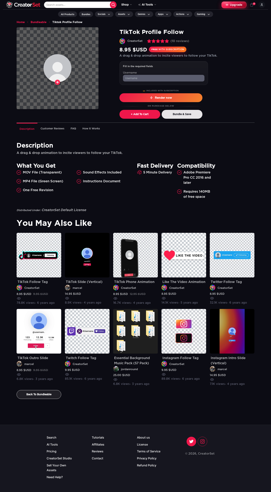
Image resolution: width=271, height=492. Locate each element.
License (142, 444)
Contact (97, 458)
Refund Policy (146, 465)
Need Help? (55, 477)
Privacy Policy (147, 458)
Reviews (97, 451)
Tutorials (98, 437)
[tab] (27, 129)
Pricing (51, 451)
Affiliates (98, 444)
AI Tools (52, 444)
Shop (125, 4)
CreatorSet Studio (59, 458)
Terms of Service (148, 451)
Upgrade (236, 4)
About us (143, 437)
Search (51, 437)
